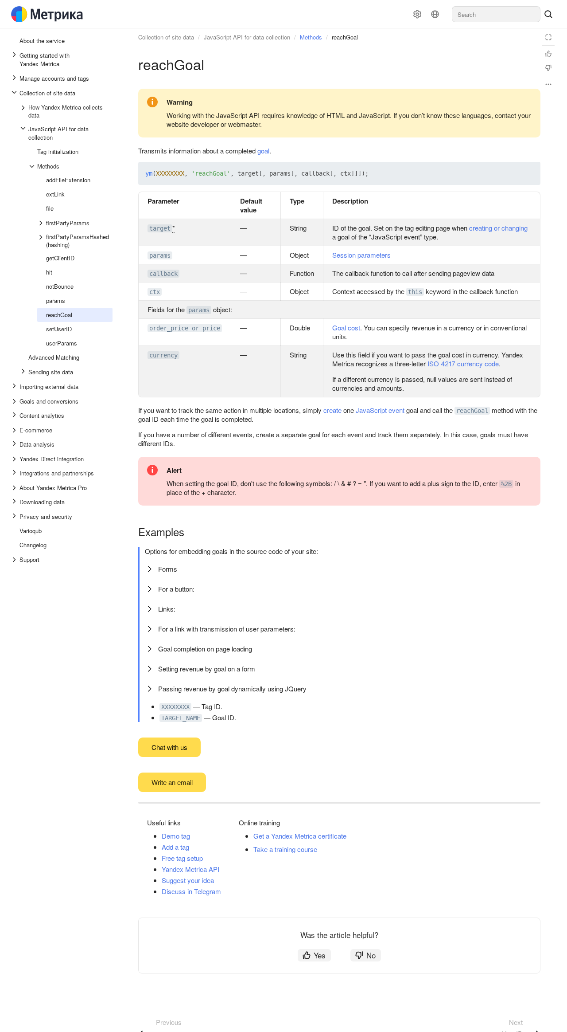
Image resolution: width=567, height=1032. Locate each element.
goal (263, 150)
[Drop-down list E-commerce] (15, 430)
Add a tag (175, 846)
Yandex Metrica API (190, 869)
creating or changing (498, 227)
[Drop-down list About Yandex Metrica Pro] (15, 487)
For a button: (176, 588)
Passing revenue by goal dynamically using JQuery (232, 688)
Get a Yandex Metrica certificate (299, 835)
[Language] (435, 14)
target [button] (160, 228)
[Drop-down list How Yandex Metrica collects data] (23, 111)
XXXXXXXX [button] (175, 706)
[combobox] (496, 14)
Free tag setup (182, 858)
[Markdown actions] (548, 84)
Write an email (172, 782)
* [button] (173, 227)
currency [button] (163, 355)
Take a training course (285, 849)
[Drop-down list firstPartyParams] (41, 223)
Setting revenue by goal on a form (206, 668)
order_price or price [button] (184, 328)
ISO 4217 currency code (463, 363)
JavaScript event (380, 410)
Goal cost (346, 327)
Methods (311, 37)
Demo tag (176, 835)
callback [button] (163, 273)
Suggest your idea (188, 880)
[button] (513, 173)
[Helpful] (548, 53)
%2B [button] (506, 483)
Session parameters (361, 254)
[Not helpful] (548, 68)
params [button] (160, 255)
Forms (167, 568)
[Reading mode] (548, 37)
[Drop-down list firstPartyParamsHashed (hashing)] (41, 241)
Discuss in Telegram (191, 891)
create (332, 410)
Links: (166, 608)
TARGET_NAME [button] (180, 718)
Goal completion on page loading (205, 648)
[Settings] (417, 14)
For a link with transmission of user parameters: (226, 628)
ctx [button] (154, 291)
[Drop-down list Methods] (32, 166)
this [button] (415, 291)
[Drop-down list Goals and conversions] (15, 401)
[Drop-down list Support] (15, 559)
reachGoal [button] (472, 410)
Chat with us (169, 747)
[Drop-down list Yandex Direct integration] (15, 459)
